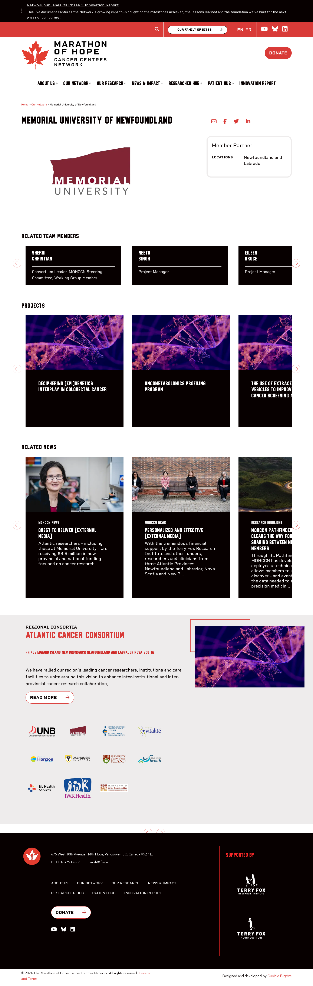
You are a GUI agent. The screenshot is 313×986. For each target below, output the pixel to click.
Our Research (110, 83)
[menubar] (156, 83)
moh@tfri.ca (99, 862)
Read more (43, 697)
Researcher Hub (184, 83)
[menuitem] (47, 83)
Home (24, 104)
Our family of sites (194, 29)
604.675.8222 (68, 862)
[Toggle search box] (157, 29)
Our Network (75, 83)
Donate (278, 52)
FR (248, 29)
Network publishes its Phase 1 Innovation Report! (73, 5)
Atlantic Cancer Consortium (75, 635)
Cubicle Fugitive (279, 976)
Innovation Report (257, 83)
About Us (46, 83)
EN (240, 29)
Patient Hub (219, 83)
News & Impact (146, 83)
